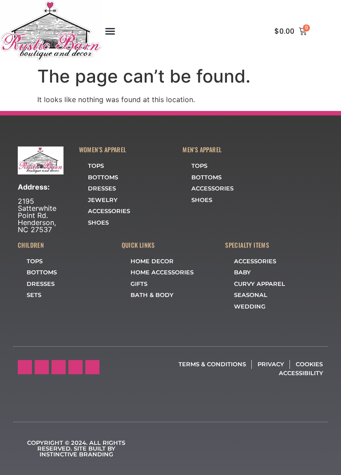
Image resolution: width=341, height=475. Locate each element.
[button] (110, 31)
